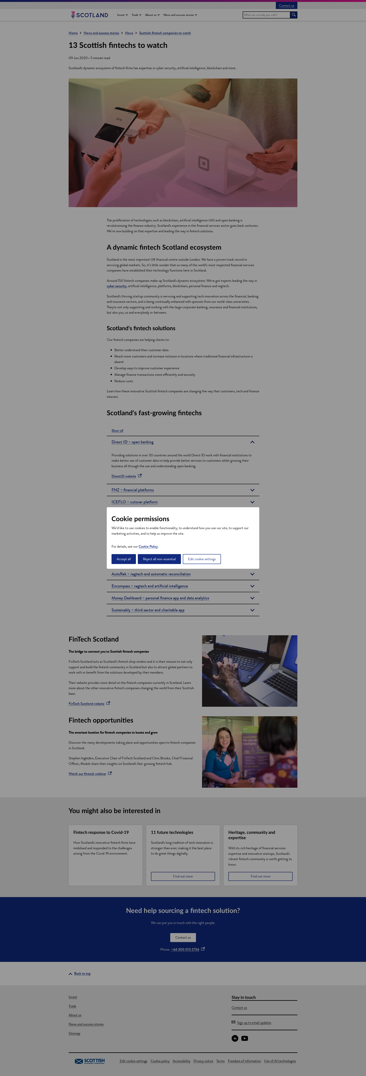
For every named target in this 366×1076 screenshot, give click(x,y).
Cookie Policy (148, 546)
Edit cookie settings (202, 559)
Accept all (124, 559)
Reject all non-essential (159, 559)
